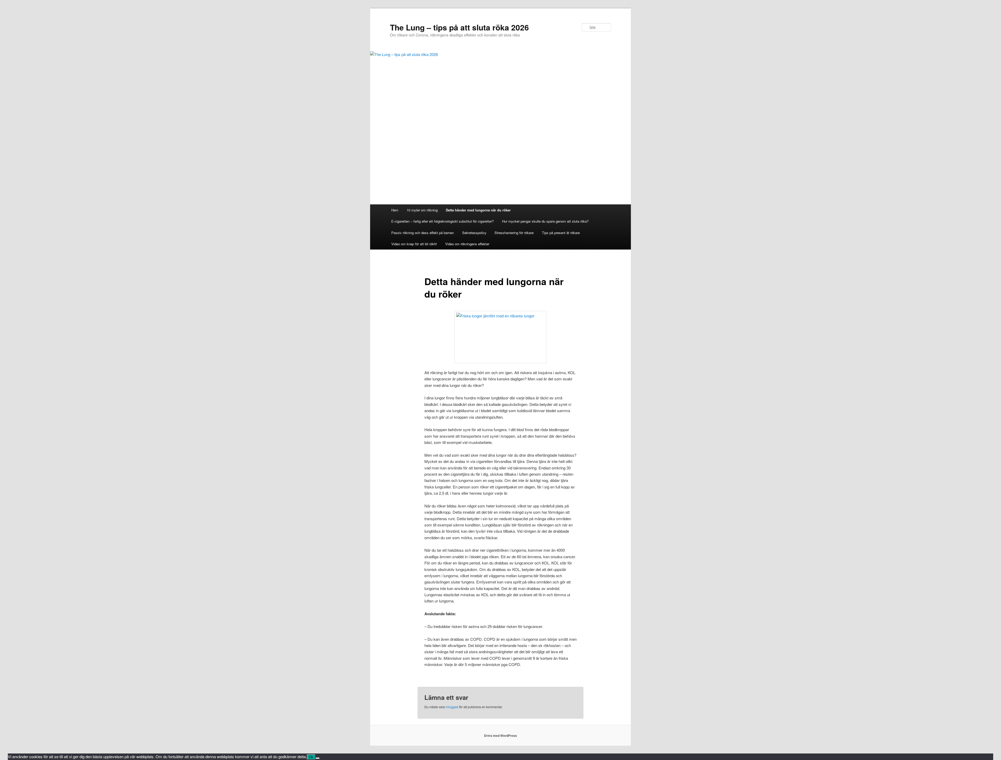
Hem (394, 210)
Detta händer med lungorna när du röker (478, 210)
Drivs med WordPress (500, 735)
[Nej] (317, 758)
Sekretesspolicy (474, 232)
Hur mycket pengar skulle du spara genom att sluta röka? (545, 221)
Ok (311, 757)
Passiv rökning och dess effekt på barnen (422, 232)
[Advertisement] (500, 165)
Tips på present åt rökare (561, 232)
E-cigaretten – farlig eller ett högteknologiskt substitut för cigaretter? (442, 221)
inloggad (452, 707)
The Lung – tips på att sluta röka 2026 (459, 27)
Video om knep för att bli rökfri (414, 243)
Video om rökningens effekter (467, 243)
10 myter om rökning (422, 210)
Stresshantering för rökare (514, 232)
